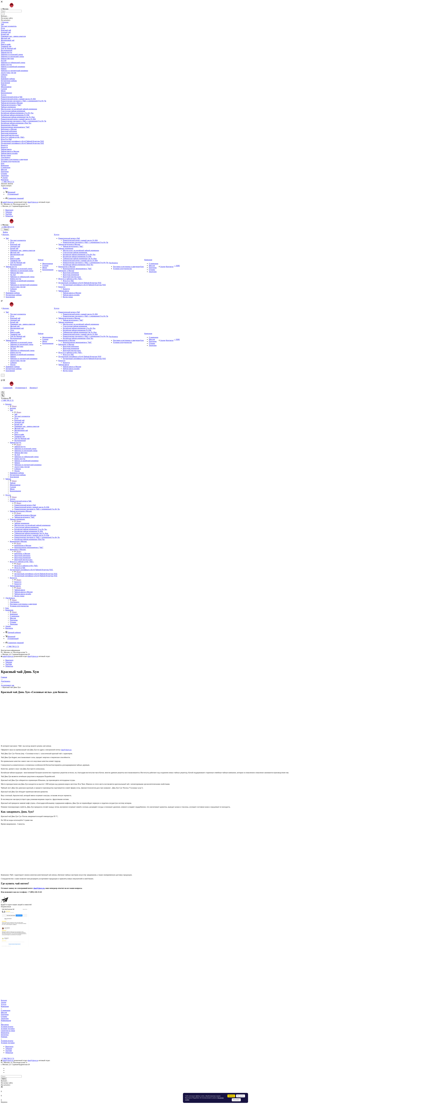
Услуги (12, 499)
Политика (5, 1035)
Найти (4, 1079)
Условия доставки (8, 1029)
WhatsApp (9, 216)
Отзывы (4, 1016)
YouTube (8, 214)
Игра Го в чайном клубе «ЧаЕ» (26, 566)
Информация (6, 1020)
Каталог (13, 408)
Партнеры (5, 1014)
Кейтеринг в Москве (22, 553)
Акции (3, 1002)
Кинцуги (17, 582)
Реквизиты (5, 1033)
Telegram (8, 212)
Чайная (12, 483)
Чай (15, 414)
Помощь (4, 1037)
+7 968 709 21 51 (7, 182)
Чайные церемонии (21, 523)
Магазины (5, 1025)
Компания (14, 614)
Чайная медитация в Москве (25, 515)
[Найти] (3, 13)
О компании (5, 1010)
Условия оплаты (7, 1027)
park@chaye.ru (8, 202)
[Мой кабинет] (2, 378)
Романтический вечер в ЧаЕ (25, 505)
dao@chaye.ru (33, 202)
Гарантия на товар (8, 1031)
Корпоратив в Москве (22, 545)
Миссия (4, 1012)
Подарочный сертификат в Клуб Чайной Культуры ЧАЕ (35, 574)
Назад (14, 406)
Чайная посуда (19, 446)
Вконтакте (9, 210)
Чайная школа (19, 590)
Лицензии (5, 1018)
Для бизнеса (14, 602)
